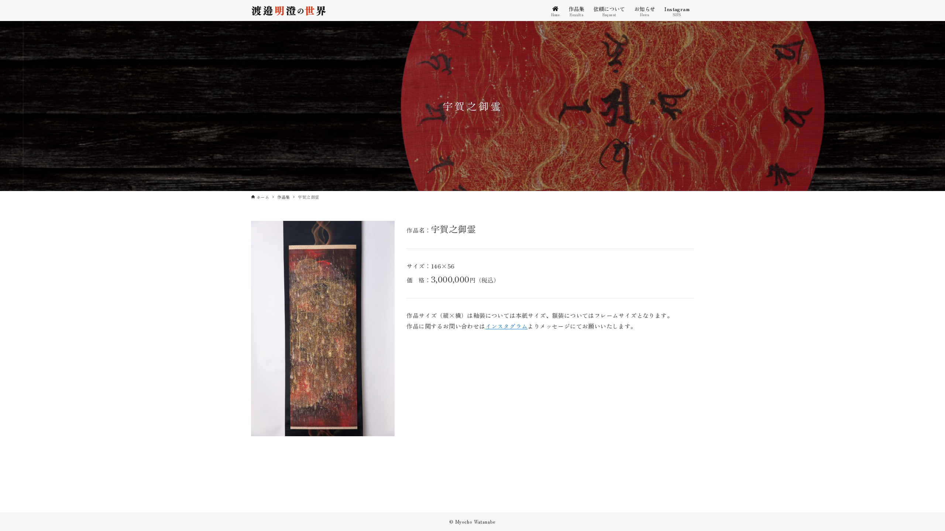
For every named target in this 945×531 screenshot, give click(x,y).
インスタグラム (506, 326)
